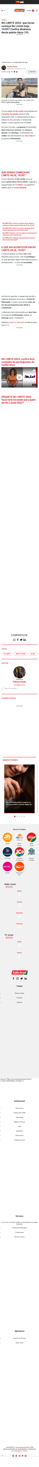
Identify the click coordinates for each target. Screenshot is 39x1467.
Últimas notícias (19, 993)
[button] (15, 816)
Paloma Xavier (12, 67)
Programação (19, 1232)
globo (33, 654)
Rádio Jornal (19, 1343)
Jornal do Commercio (19, 1338)
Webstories (10, 760)
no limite (7, 654)
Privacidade (19, 1117)
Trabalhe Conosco (19, 1140)
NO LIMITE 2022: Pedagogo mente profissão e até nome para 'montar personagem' (19, 239)
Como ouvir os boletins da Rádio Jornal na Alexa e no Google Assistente (19, 1223)
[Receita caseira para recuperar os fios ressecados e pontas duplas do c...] (19, 788)
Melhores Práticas (19, 1122)
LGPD (19, 1126)
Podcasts (19, 998)
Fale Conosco (19, 1135)
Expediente (19, 1131)
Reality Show (20, 654)
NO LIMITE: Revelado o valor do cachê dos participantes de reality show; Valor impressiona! (20, 234)
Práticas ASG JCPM (19, 1113)
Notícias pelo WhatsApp (19, 1228)
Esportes (19, 1002)
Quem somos (20, 1108)
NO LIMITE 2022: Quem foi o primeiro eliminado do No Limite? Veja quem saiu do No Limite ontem (18, 229)
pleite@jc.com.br (19, 685)
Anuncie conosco (19, 1237)
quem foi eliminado (17, 322)
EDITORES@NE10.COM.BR (19, 1451)
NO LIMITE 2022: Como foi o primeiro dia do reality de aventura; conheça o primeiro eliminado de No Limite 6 (18, 224)
